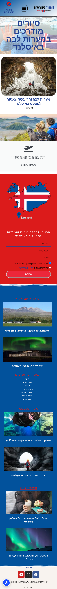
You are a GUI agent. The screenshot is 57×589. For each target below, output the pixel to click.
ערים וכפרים (28, 389)
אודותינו (28, 567)
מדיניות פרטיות (28, 587)
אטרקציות (9, 12)
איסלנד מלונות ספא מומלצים (27, 366)
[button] (24, 8)
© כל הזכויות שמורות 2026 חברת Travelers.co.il (28, 582)
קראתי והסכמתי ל (34, 267)
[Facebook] (35, 574)
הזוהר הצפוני (27, 396)
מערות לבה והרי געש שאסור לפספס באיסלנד (28, 101)
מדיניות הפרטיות (26, 267)
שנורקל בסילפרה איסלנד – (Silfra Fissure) (28, 440)
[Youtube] (21, 574)
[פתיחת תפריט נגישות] (6, 582)
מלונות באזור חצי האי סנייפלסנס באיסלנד (27, 331)
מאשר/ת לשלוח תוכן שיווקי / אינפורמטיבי (31, 263)
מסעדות (28, 399)
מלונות (9, 10)
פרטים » (28, 108)
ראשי (27, 379)
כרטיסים (28, 382)
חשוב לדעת (28, 392)
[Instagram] (28, 574)
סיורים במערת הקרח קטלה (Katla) (29, 475)
